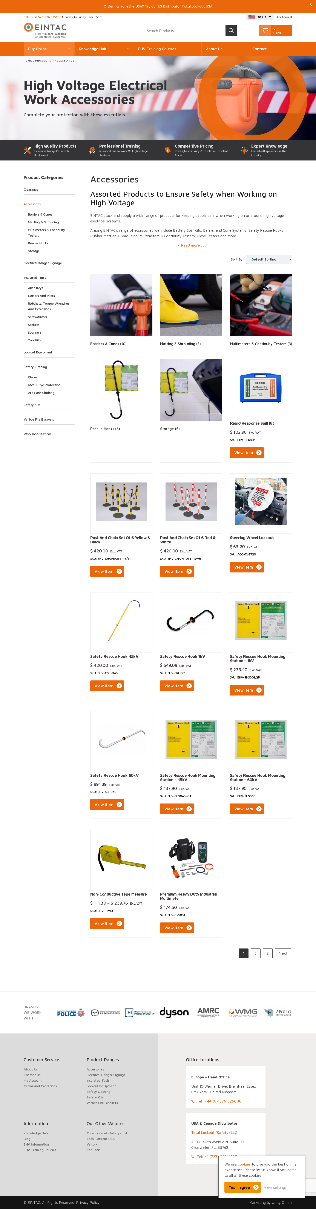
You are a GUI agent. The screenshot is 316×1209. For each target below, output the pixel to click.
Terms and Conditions (40, 1086)
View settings (275, 1187)
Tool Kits (34, 340)
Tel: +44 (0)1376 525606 (219, 1101)
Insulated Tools (35, 277)
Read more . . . (193, 245)
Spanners (34, 332)
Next (283, 953)
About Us (214, 48)
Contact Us (32, 1075)
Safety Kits (32, 405)
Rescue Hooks (38, 243)
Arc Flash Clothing (41, 393)
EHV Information (36, 1144)
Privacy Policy (88, 1202)
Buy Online (37, 48)
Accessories (32, 204)
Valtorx (92, 1144)
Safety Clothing (35, 367)
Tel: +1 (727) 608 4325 (217, 1156)
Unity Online (282, 1202)
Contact (259, 48)
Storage (34, 251)
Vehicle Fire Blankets (39, 419)
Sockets (33, 325)
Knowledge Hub (92, 48)
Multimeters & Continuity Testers (46, 232)
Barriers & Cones (40, 214)
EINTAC (45, 31)
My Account (284, 17)
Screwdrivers (37, 317)
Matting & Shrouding (43, 222)
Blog (27, 1139)
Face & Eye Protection (44, 385)
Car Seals (93, 1150)
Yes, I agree (239, 1187)
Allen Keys (35, 288)
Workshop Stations (37, 434)
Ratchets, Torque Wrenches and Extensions (48, 306)
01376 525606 (51, 17)
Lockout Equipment (38, 352)
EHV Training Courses (157, 48)
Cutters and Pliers (41, 296)
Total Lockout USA (101, 1139)
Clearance (31, 189)
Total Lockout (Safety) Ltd (107, 1133)
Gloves (32, 377)
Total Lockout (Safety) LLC (214, 1132)
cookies (244, 1164)
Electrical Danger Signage (43, 263)
